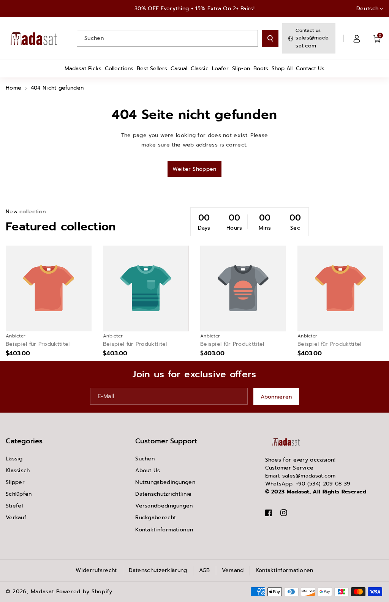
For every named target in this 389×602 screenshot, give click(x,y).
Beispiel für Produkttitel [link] (38, 344)
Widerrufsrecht (96, 570)
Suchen (145, 459)
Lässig (14, 459)
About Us (147, 470)
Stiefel (14, 506)
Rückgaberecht (155, 518)
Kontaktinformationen (164, 530)
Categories (24, 441)
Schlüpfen (19, 494)
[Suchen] (270, 38)
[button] (377, 38)
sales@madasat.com (312, 42)
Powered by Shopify (84, 592)
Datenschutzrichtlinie (163, 494)
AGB (204, 570)
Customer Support (166, 441)
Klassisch (18, 470)
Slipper (15, 482)
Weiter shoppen (194, 169)
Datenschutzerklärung (158, 570)
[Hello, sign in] (356, 38)
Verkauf (16, 518)
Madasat (42, 592)
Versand (233, 570)
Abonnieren (276, 397)
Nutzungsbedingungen (165, 482)
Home (13, 88)
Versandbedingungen (164, 506)
